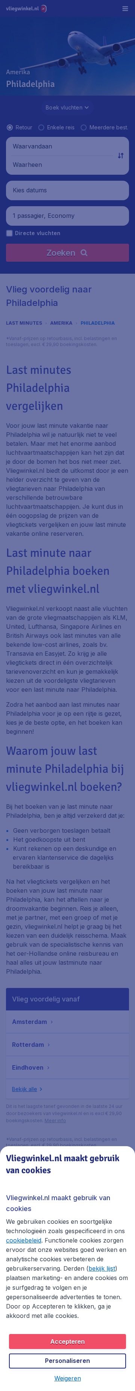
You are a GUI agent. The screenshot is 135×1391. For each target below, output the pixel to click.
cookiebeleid (23, 1240)
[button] (67, 1378)
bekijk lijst (101, 1268)
